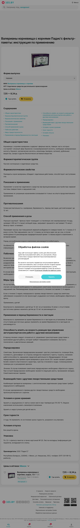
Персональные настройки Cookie (40, 281)
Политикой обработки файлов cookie (48, 270)
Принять (51, 277)
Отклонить (29, 277)
